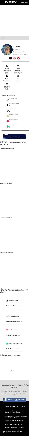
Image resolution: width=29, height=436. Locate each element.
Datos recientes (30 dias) (8, 95)
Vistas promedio (13, 300)
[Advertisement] (14, 20)
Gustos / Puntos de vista (13, 321)
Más (11, 371)
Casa (6, 424)
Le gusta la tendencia (6, 183)
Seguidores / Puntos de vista (14, 306)
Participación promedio (15, 343)
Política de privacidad (17, 420)
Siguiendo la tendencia (6, 252)
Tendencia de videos (6, 217)
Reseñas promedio (13, 330)
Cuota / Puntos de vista (12, 349)
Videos (20, 424)
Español (24, 2)
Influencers (13, 424)
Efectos (21, 427)
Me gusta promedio (13, 316)
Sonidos (7, 427)
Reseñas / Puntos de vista (13, 335)
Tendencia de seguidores (7, 148)
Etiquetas (14, 427)
